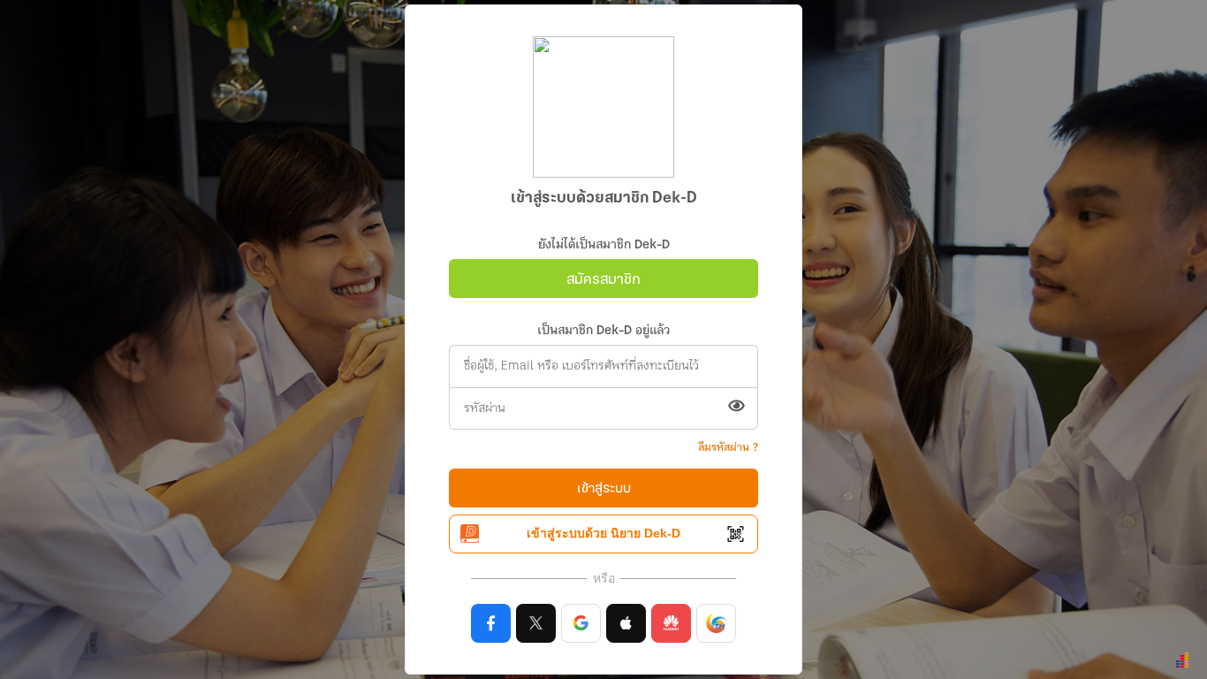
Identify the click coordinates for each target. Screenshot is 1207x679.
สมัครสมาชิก (603, 279)
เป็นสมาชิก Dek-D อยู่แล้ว (603, 331)
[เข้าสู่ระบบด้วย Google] (581, 623)
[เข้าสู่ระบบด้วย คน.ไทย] (716, 623)
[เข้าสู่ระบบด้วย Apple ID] (626, 623)
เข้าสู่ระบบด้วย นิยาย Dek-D (603, 533)
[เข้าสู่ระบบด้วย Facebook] (491, 623)
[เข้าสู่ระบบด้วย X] (536, 623)
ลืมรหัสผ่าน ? (728, 448)
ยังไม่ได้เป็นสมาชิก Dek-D (604, 245)
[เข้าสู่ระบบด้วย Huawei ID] (671, 623)
